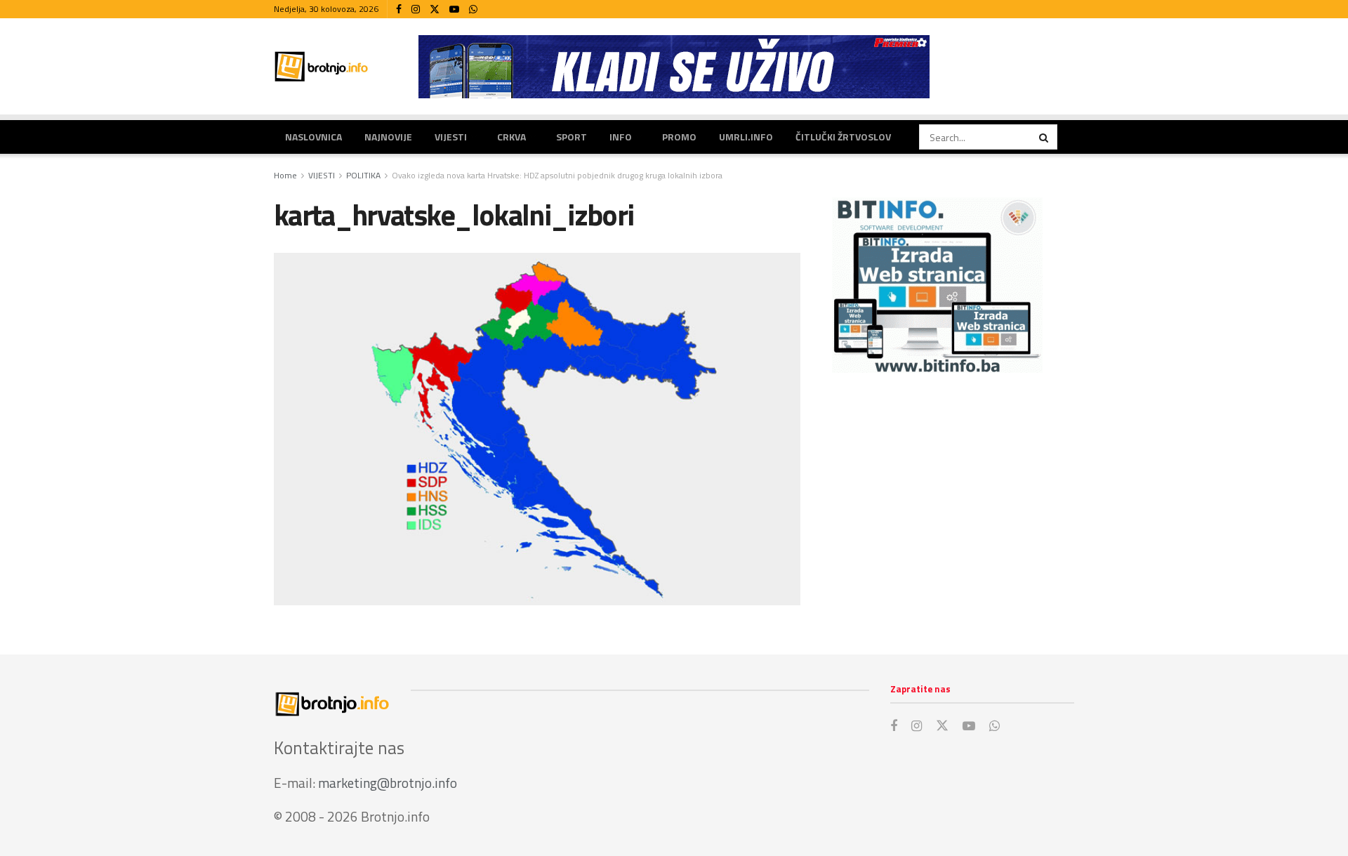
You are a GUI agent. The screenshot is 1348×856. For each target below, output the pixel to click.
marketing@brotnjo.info (387, 782)
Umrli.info (746, 136)
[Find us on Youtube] (454, 9)
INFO (620, 136)
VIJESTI (451, 136)
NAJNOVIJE (388, 136)
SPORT (571, 136)
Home (285, 175)
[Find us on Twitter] (435, 9)
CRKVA (511, 136)
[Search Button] (1044, 137)
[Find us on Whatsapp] (473, 9)
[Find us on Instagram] (415, 9)
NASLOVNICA (313, 136)
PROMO (679, 136)
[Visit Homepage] (321, 66)
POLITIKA (363, 175)
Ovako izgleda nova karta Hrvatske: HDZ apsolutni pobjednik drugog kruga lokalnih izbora (557, 175)
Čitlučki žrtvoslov (843, 136)
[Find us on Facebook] (399, 9)
